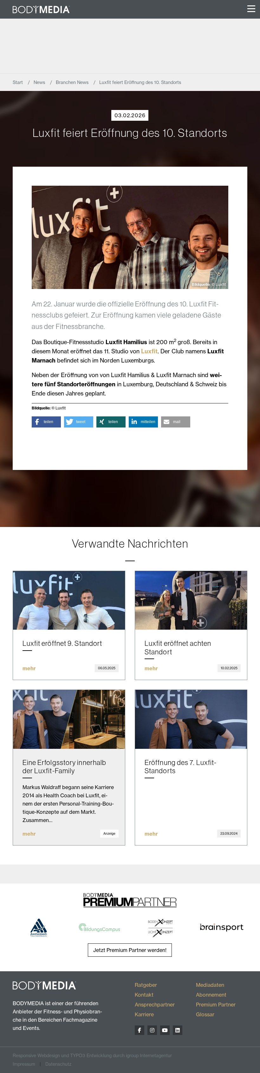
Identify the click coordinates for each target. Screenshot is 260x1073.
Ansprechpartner (155, 1004)
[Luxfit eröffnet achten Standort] (191, 600)
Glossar (205, 1014)
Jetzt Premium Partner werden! (129, 950)
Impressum (24, 1064)
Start (18, 82)
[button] (46, 421)
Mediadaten (210, 985)
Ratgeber (146, 985)
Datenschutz (58, 1064)
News (40, 82)
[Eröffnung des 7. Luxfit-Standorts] (191, 719)
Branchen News (73, 82)
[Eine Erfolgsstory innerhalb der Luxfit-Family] (69, 719)
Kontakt (144, 995)
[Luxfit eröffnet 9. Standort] (69, 600)
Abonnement (211, 995)
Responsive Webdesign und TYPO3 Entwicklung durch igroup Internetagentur (92, 1055)
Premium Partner (216, 1004)
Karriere (144, 1014)
